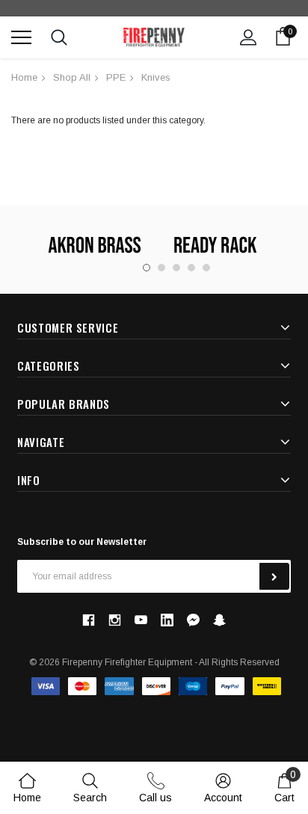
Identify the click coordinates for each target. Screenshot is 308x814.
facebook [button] (88, 620)
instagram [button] (114, 620)
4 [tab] (191, 267)
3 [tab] (176, 267)
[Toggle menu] (21, 37)
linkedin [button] (167, 620)
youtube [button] (141, 620)
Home (24, 77)
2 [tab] (161, 267)
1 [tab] (146, 267)
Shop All (71, 77)
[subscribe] (274, 576)
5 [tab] (206, 267)
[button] (193, 620)
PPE (116, 77)
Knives (155, 77)
